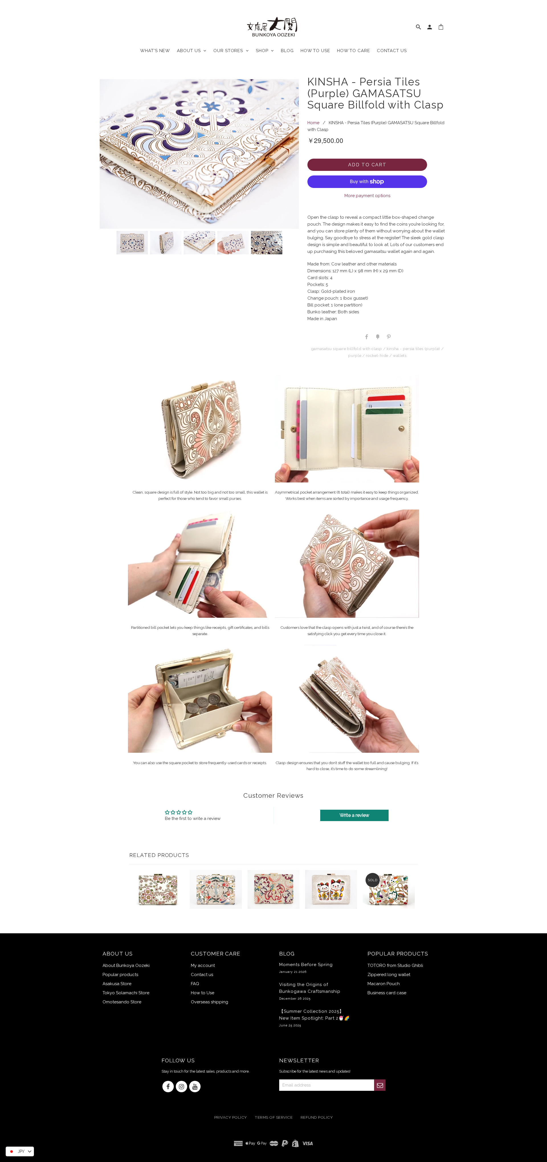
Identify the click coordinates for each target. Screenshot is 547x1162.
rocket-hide (377, 355)
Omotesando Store (122, 1002)
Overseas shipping (209, 1002)
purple (354, 355)
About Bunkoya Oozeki (126, 965)
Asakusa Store (117, 983)
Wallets (400, 355)
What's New (155, 50)
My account (203, 965)
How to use (315, 50)
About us (190, 50)
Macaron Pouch (384, 983)
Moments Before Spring (306, 967)
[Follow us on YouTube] (195, 1087)
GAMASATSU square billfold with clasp (346, 348)
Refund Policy (317, 1117)
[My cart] (441, 28)
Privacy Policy (230, 1117)
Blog (287, 50)
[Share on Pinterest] (388, 336)
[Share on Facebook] (366, 336)
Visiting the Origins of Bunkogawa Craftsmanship (309, 991)
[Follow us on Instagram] (181, 1087)
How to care (353, 50)
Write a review (354, 815)
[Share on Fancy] (377, 336)
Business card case (387, 992)
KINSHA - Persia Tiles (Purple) (413, 348)
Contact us (392, 50)
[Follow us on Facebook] (168, 1087)
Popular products (120, 974)
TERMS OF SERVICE (274, 1117)
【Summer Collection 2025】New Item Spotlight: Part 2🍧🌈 (314, 1018)
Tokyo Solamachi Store (126, 992)
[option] (199, 153)
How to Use (202, 992)
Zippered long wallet (389, 974)
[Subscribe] (379, 1085)
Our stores (229, 50)
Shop (263, 50)
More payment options (367, 195)
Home (313, 122)
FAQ (195, 983)
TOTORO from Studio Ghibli (395, 965)
